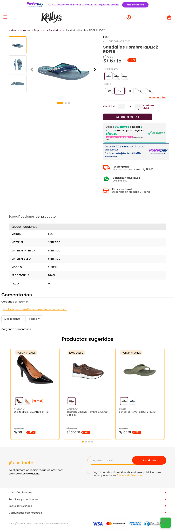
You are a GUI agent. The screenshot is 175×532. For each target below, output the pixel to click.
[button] (108, 76)
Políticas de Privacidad (130, 475)
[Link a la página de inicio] (13, 30)
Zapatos (39, 30)
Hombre (25, 30)
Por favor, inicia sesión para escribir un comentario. (35, 309)
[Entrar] (129, 17)
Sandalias (55, 30)
